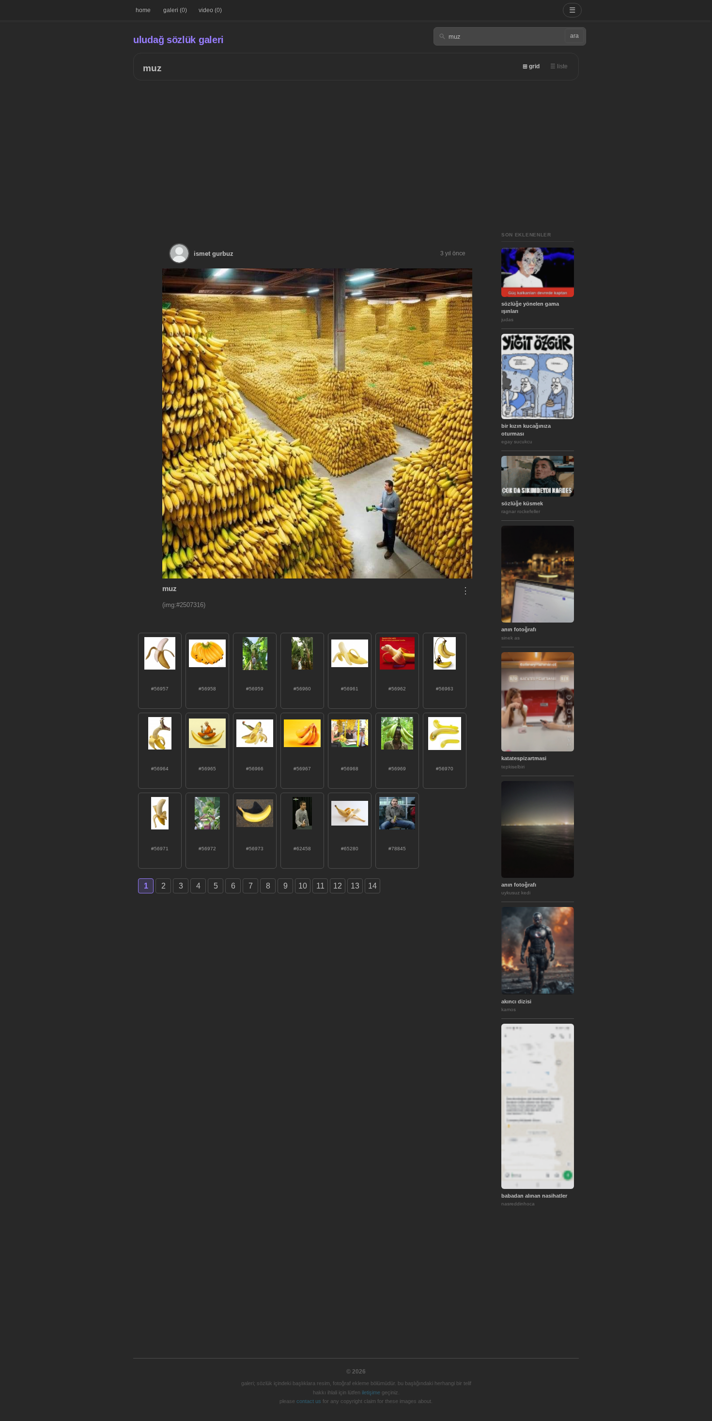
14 (372, 886)
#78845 (397, 848)
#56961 (349, 688)
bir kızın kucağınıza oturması (526, 429)
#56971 (160, 848)
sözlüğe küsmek (522, 503)
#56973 (254, 848)
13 (355, 886)
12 (337, 886)
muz (152, 68)
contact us (308, 1401)
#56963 (444, 688)
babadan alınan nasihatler (534, 1196)
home (143, 10)
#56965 (207, 768)
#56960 (302, 688)
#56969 (397, 768)
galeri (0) (175, 10)
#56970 (444, 768)
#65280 (349, 848)
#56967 (302, 768)
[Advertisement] (356, 153)
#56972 (207, 848)
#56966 (254, 768)
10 (302, 886)
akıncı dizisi (516, 1001)
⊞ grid (531, 66)
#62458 (302, 848)
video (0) (210, 10)
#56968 (349, 768)
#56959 (254, 688)
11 (320, 886)
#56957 (160, 688)
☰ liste (559, 66)
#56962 (397, 688)
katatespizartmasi (523, 758)
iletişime (371, 1392)
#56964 (160, 768)
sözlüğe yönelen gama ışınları (530, 307)
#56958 (207, 688)
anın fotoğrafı (518, 629)
